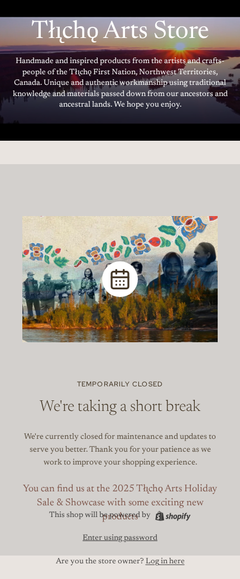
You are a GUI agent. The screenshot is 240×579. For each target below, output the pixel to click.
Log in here (165, 562)
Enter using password (120, 538)
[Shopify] (172, 516)
